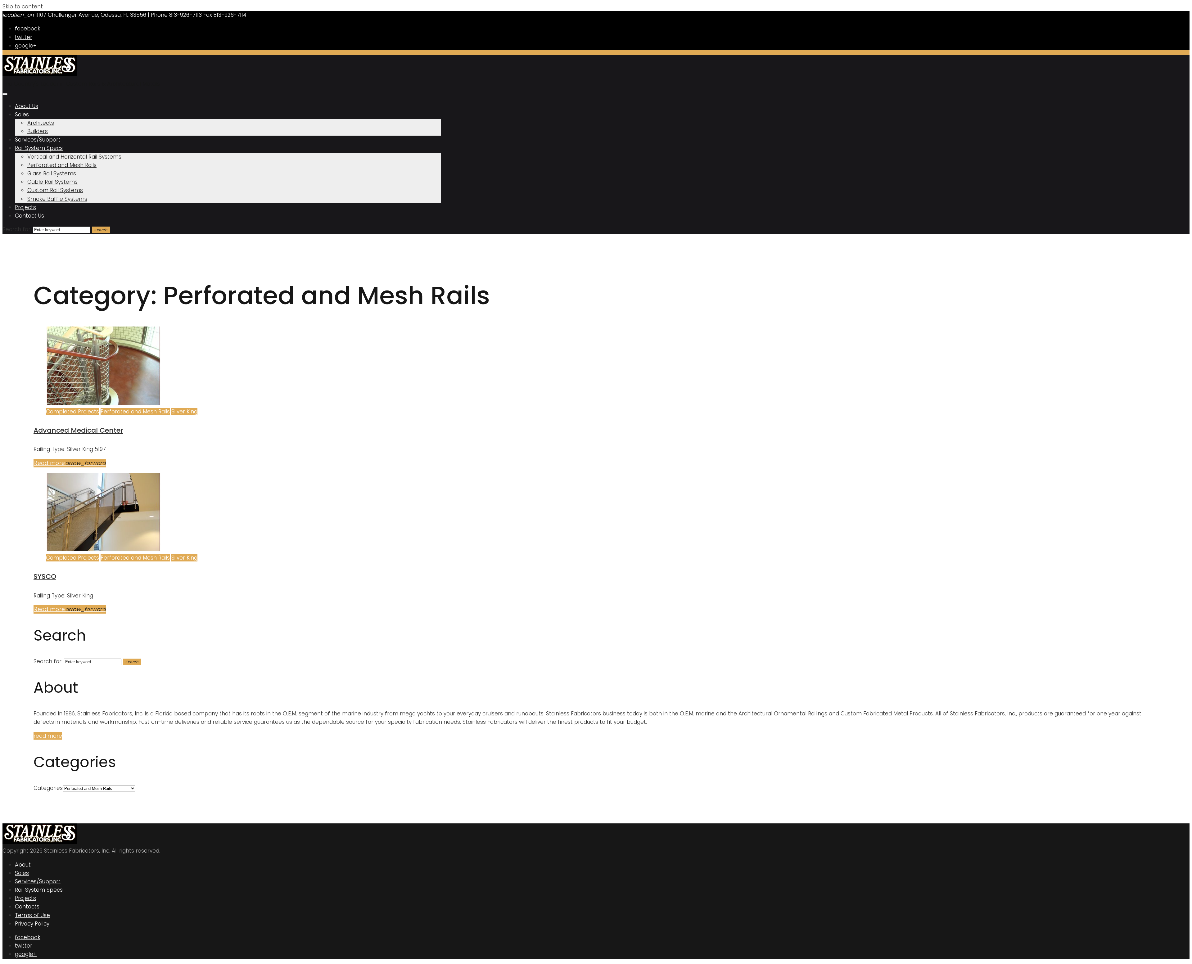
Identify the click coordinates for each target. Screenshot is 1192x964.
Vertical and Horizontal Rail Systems (74, 156)
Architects (40, 123)
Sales (22, 114)
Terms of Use (32, 915)
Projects (25, 207)
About (23, 864)
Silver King (184, 411)
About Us (26, 106)
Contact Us (29, 215)
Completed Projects (72, 411)
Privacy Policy (32, 923)
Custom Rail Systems (55, 190)
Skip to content (22, 6)
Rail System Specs (39, 148)
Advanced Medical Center (78, 430)
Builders (37, 131)
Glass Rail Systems (51, 173)
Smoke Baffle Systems (57, 199)
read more (48, 736)
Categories (48, 788)
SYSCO (45, 576)
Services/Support (38, 139)
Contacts (27, 906)
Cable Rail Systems (52, 182)
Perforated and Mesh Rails (62, 165)
